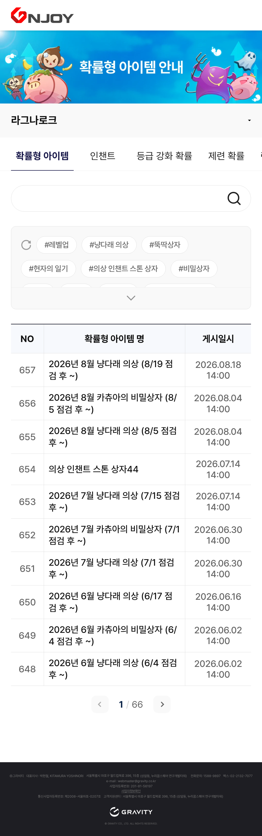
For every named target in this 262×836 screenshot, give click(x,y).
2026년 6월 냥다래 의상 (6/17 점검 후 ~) (110, 602)
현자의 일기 (51, 268)
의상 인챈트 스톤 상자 (125, 268)
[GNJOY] (42, 15)
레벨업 (59, 244)
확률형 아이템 (42, 156)
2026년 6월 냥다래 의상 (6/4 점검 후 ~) (113, 668)
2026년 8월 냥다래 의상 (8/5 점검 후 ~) (113, 436)
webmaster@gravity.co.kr (137, 781)
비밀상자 (196, 268)
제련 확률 (226, 156)
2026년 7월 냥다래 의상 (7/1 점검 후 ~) (111, 568)
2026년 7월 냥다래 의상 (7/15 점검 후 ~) (114, 501)
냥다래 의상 (111, 244)
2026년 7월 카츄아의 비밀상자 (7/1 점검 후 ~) (114, 535)
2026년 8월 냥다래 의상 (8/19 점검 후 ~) (111, 369)
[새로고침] (26, 245)
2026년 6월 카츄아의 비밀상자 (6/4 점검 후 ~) (113, 635)
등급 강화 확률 (164, 156)
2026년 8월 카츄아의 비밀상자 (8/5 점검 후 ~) (113, 403)
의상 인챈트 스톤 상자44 (94, 469)
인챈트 (102, 156)
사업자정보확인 (130, 791)
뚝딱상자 (167, 244)
